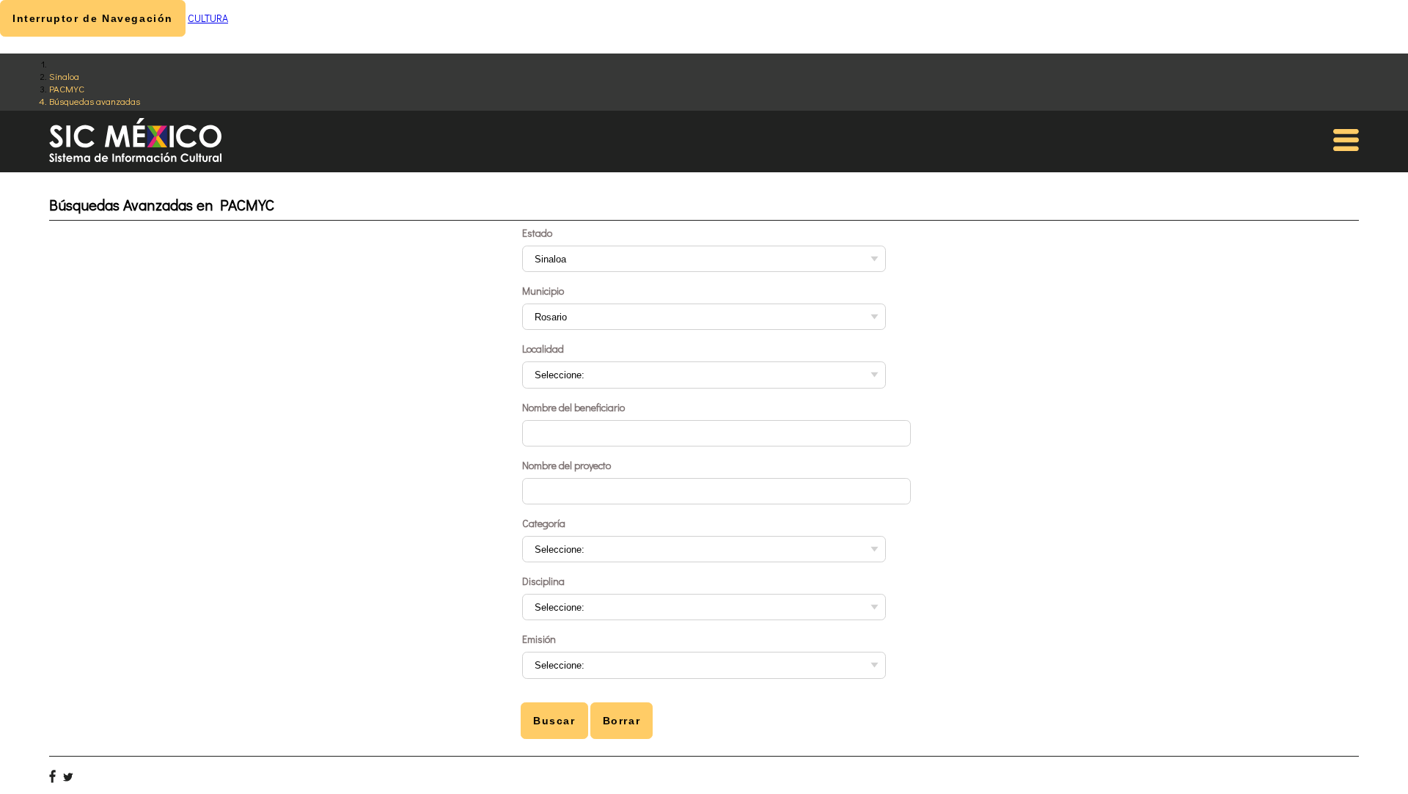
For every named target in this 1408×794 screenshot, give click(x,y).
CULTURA (208, 18)
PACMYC (66, 88)
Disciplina (543, 581)
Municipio (543, 291)
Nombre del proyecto (566, 465)
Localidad (543, 349)
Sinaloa (64, 76)
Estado (537, 233)
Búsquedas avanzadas (94, 101)
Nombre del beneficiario (573, 407)
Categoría (543, 523)
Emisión (539, 639)
